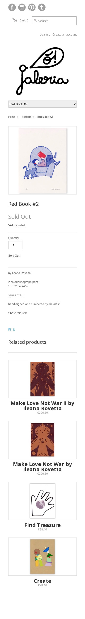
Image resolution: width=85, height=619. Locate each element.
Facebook (12, 7)
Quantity (13, 238)
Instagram (22, 7)
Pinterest (32, 7)
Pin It (11, 329)
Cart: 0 (24, 20)
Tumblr (42, 7)
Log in (44, 34)
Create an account (64, 34)
